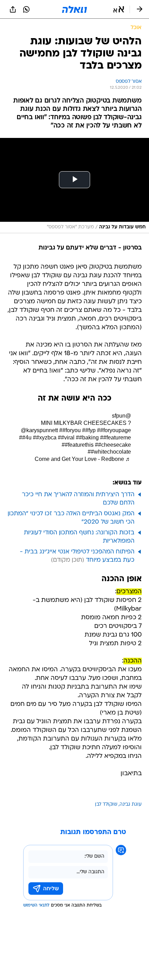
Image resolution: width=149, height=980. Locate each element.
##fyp (89, 430)
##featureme (115, 437)
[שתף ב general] (13, 9)
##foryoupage (114, 430)
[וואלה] (74, 9)
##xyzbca (44, 437)
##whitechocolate (109, 452)
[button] (118, 9)
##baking (87, 437)
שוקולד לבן (106, 804)
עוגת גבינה (131, 804)
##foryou (70, 430)
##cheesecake (113, 445)
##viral (66, 437)
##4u (25, 437)
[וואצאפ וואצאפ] (26, 9)
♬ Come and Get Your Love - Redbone (83, 459)
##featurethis (78, 445)
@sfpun (121, 416)
